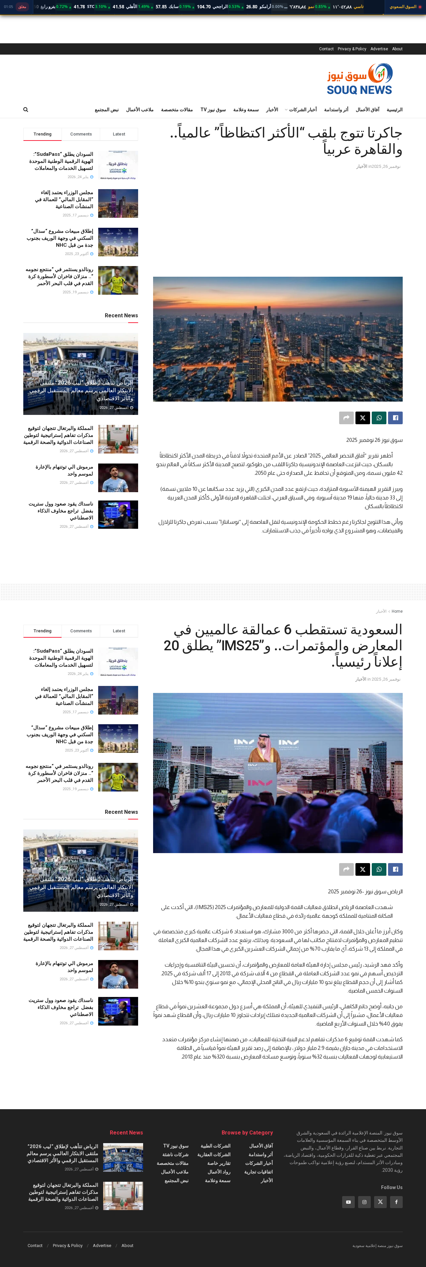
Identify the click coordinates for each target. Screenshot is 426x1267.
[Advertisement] (278, 220)
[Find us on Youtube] (348, 1202)
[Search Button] (25, 109)
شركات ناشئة (175, 1154)
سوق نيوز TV (213, 109)
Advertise (379, 49)
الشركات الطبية (216, 1145)
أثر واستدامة (336, 109)
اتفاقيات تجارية (258, 1171)
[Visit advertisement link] (278, 555)
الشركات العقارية (214, 1154)
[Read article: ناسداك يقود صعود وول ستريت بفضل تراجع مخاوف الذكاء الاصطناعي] (118, 514)
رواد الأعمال (219, 1171)
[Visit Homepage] (359, 78)
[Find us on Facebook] (396, 1202)
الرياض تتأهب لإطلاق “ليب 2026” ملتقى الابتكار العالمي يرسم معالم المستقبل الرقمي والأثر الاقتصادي (81, 390)
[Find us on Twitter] (380, 1202)
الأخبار (272, 109)
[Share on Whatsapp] (379, 418)
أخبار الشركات (303, 109)
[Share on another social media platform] (346, 418)
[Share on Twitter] (362, 418)
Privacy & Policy (352, 49)
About (397, 49)
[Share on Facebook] (395, 418)
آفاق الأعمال (367, 109)
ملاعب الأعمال (140, 109)
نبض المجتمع (107, 109)
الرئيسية (395, 109)
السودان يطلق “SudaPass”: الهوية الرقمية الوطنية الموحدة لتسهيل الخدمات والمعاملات (61, 161)
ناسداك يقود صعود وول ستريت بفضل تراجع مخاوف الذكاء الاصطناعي (61, 511)
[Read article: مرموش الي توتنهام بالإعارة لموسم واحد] (118, 478)
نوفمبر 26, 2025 (386, 166)
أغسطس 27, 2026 (114, 408)
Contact (326, 49)
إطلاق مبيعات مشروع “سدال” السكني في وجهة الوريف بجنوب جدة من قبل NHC (60, 238)
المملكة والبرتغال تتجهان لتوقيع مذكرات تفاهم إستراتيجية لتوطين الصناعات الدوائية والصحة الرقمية (58, 435)
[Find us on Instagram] (364, 1202)
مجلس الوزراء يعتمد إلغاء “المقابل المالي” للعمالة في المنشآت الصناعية (64, 199)
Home (397, 611)
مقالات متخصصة (177, 109)
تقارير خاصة (219, 1163)
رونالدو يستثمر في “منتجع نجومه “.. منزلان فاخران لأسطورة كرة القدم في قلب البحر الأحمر (59, 276)
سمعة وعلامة (246, 109)
